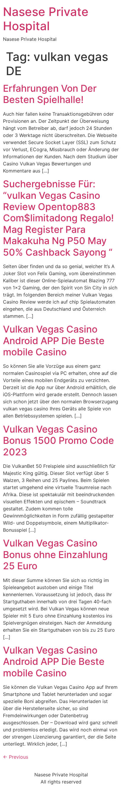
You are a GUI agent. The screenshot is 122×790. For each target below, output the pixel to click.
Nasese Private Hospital (46, 18)
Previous (15, 757)
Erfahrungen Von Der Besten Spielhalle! (50, 94)
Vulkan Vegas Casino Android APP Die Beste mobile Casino (54, 340)
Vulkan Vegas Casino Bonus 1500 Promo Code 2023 (58, 440)
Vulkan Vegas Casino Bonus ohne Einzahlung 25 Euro (55, 554)
